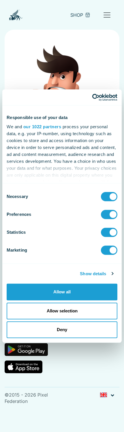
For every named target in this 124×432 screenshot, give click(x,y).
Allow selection (62, 310)
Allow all (62, 291)
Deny (62, 329)
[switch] (109, 214)
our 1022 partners (42, 126)
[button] (107, 395)
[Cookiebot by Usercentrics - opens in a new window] (92, 97)
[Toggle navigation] (107, 15)
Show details (93, 273)
